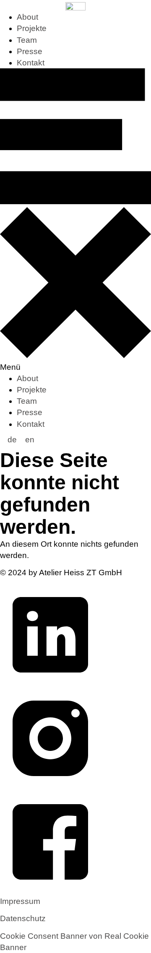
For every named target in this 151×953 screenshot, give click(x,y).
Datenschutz (23, 918)
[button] (75, 220)
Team (27, 40)
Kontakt (30, 62)
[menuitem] (12, 440)
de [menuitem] (12, 439)
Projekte (32, 28)
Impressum (20, 901)
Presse (29, 51)
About (27, 17)
